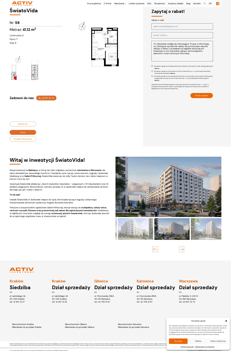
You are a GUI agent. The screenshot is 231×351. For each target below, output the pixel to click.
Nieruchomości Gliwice (76, 324)
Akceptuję (178, 341)
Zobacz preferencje (218, 341)
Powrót (23, 132)
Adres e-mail (157, 20)
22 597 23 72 (48, 98)
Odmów (198, 341)
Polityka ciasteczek (187, 347)
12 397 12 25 (61, 301)
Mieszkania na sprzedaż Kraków (27, 327)
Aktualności (159, 3)
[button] (226, 321)
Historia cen (23, 124)
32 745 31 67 (104, 301)
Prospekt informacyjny (23, 139)
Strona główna (94, 3)
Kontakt (197, 3)
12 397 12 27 (19, 301)
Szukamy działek (175, 3)
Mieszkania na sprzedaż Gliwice (79, 327)
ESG (149, 3)
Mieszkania (119, 3)
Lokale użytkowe (136, 3)
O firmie (107, 3)
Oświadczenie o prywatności (205, 347)
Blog (188, 3)
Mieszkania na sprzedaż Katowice (133, 327)
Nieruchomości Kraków (23, 324)
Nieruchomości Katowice (129, 324)
